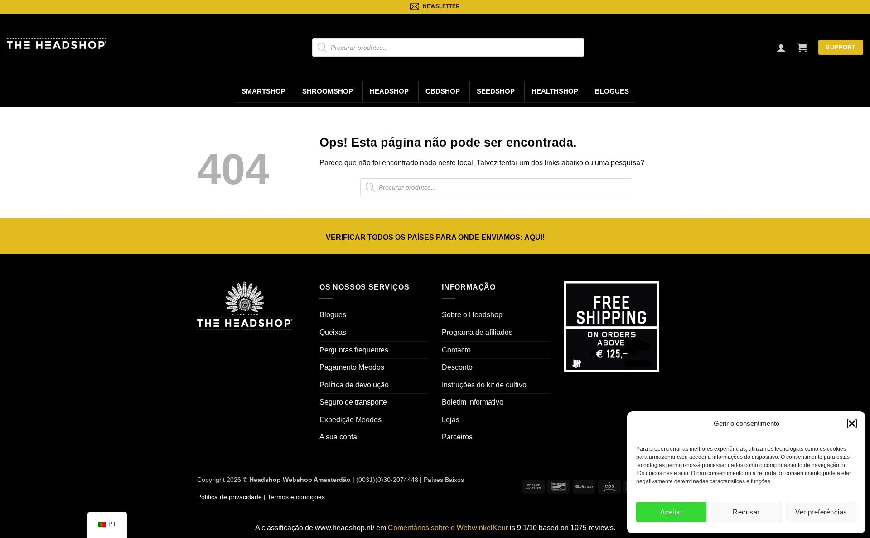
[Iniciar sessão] (781, 47)
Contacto (456, 350)
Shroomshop (327, 91)
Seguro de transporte (353, 402)
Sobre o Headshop (472, 315)
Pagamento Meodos (351, 367)
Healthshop (555, 91)
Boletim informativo (472, 402)
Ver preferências (821, 512)
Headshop (389, 91)
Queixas (332, 332)
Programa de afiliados (477, 332)
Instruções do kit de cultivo (484, 385)
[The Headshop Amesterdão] (56, 45)
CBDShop (442, 91)
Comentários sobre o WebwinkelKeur (448, 528)
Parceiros (457, 437)
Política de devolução (354, 385)
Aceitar (671, 512)
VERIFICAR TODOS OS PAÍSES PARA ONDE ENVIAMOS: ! (435, 237)
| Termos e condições (293, 496)
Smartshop (263, 91)
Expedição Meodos (350, 420)
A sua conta (338, 437)
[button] (851, 423)
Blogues (612, 91)
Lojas (450, 420)
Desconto (457, 367)
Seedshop (496, 91)
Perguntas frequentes (353, 350)
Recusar (746, 512)
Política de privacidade (229, 496)
